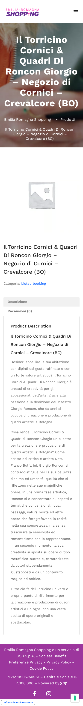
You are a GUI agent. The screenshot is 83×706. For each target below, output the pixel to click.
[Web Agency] (63, 683)
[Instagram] (48, 693)
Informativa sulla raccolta (18, 702)
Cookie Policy (41, 668)
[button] (76, 11)
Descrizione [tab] (17, 302)
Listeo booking (33, 283)
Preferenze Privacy (25, 662)
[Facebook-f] (34, 693)
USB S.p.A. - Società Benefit (41, 656)
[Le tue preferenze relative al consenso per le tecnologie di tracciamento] (75, 698)
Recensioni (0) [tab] (20, 311)
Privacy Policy (59, 662)
